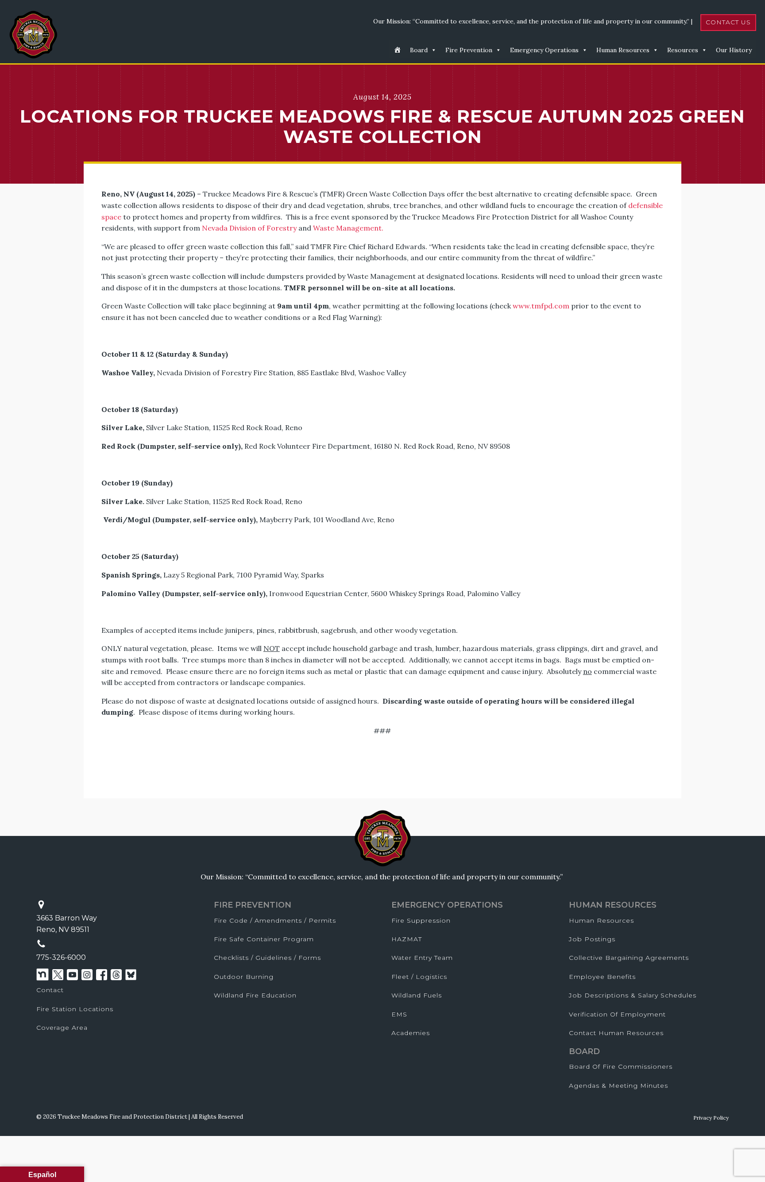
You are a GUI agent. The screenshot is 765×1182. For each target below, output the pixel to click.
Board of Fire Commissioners (620, 1066)
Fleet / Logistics (419, 977)
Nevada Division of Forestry (249, 227)
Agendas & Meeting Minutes (618, 1086)
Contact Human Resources (616, 1033)
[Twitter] (57, 974)
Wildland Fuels (416, 995)
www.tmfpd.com (541, 305)
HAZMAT (406, 939)
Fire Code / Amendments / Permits (275, 920)
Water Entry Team (422, 958)
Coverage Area (62, 1028)
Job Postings (592, 939)
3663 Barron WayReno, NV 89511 (66, 924)
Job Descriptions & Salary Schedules (632, 995)
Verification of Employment (617, 1014)
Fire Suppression (421, 920)
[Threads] (116, 974)
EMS (399, 1014)
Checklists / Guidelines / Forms (267, 958)
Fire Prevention (468, 50)
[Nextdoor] (42, 974)
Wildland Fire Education (255, 995)
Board (419, 50)
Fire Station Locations (74, 1009)
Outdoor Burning (244, 977)
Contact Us (728, 22)
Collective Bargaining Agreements (629, 958)
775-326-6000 (61, 957)
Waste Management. (348, 227)
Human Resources (622, 50)
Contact (50, 990)
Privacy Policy (711, 1117)
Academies (410, 1033)
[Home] (397, 49)
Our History (734, 50)
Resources (682, 50)
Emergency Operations (544, 50)
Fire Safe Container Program (264, 939)
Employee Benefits (602, 977)
